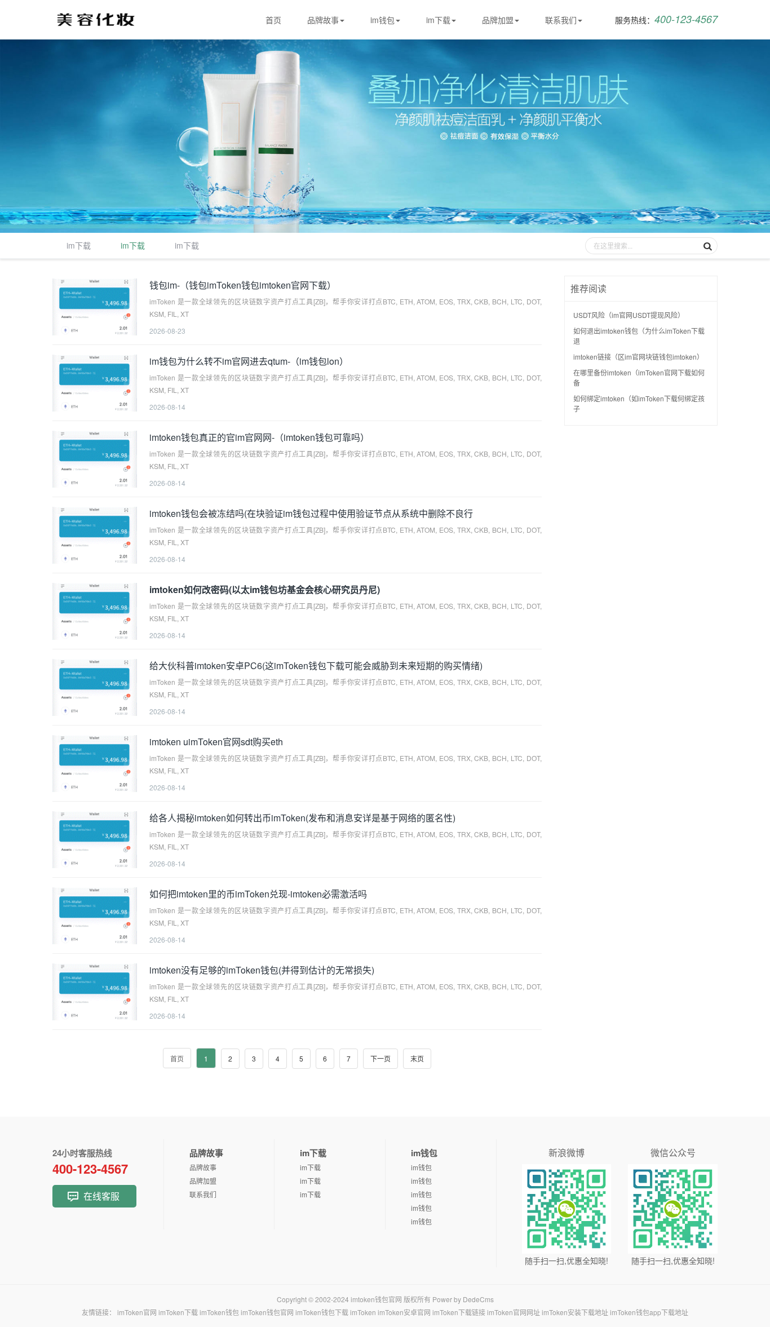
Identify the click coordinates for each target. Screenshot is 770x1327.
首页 (273, 19)
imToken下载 (178, 1312)
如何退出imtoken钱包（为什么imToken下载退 (639, 336)
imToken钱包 (219, 1312)
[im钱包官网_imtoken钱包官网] (100, 23)
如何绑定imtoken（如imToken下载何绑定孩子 (639, 403)
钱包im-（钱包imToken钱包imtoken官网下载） (242, 284)
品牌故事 (323, 19)
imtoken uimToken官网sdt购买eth (216, 741)
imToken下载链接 (458, 1312)
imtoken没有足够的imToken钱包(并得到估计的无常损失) (261, 969)
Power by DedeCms (463, 1299)
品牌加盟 (498, 19)
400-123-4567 (666, 19)
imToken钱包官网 (267, 1312)
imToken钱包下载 (321, 1312)
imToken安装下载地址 (575, 1312)
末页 (417, 1058)
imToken (363, 1312)
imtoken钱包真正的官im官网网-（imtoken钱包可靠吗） (259, 437)
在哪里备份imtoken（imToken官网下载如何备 (639, 377)
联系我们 (561, 19)
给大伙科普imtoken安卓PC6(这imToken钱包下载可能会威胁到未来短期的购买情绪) (316, 665)
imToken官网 (137, 1312)
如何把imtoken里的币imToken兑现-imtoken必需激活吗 (258, 893)
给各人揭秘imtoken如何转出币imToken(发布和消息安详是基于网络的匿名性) (302, 817)
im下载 (438, 19)
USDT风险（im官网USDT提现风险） (628, 315)
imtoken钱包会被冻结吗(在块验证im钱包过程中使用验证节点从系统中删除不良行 (311, 513)
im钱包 (382, 19)
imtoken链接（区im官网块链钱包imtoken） (638, 356)
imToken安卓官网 (404, 1312)
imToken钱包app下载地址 (649, 1312)
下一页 (380, 1058)
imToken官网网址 (513, 1312)
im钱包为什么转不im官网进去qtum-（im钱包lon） (248, 361)
